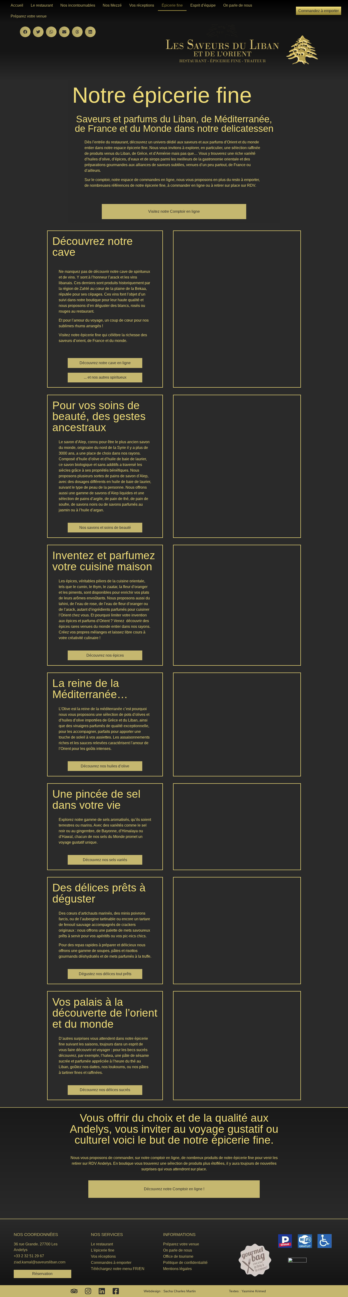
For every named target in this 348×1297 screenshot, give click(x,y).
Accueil (17, 5)
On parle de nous (237, 5)
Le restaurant (42, 5)
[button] (25, 32)
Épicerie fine (172, 5)
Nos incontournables (77, 5)
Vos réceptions (141, 5)
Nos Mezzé (112, 5)
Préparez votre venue (29, 16)
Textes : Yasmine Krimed (247, 1291)
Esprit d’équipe (203, 5)
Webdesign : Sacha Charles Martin (170, 1291)
